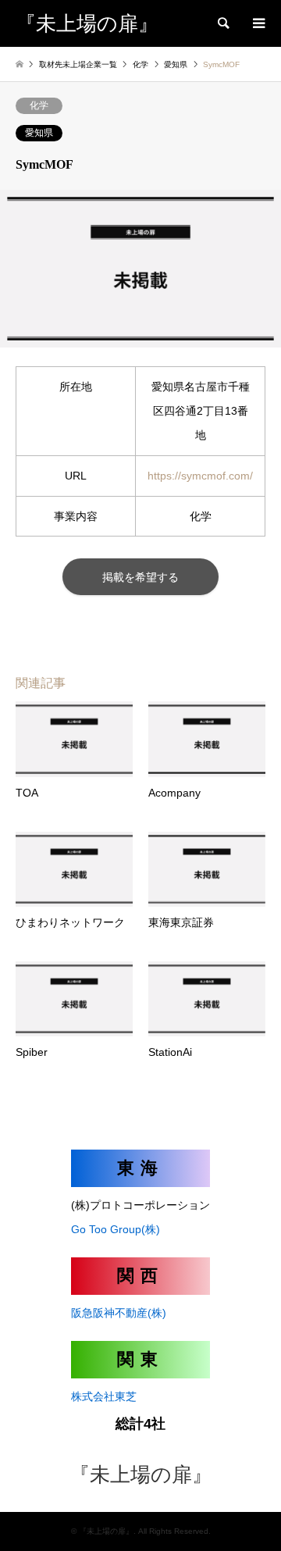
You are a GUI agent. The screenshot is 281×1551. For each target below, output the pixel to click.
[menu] (257, 23)
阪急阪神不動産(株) (118, 1313)
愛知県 (39, 132)
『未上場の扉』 (140, 1475)
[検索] (222, 23)
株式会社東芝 (104, 1396)
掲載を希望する (140, 577)
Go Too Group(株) (115, 1229)
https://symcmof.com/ (200, 475)
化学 (39, 105)
